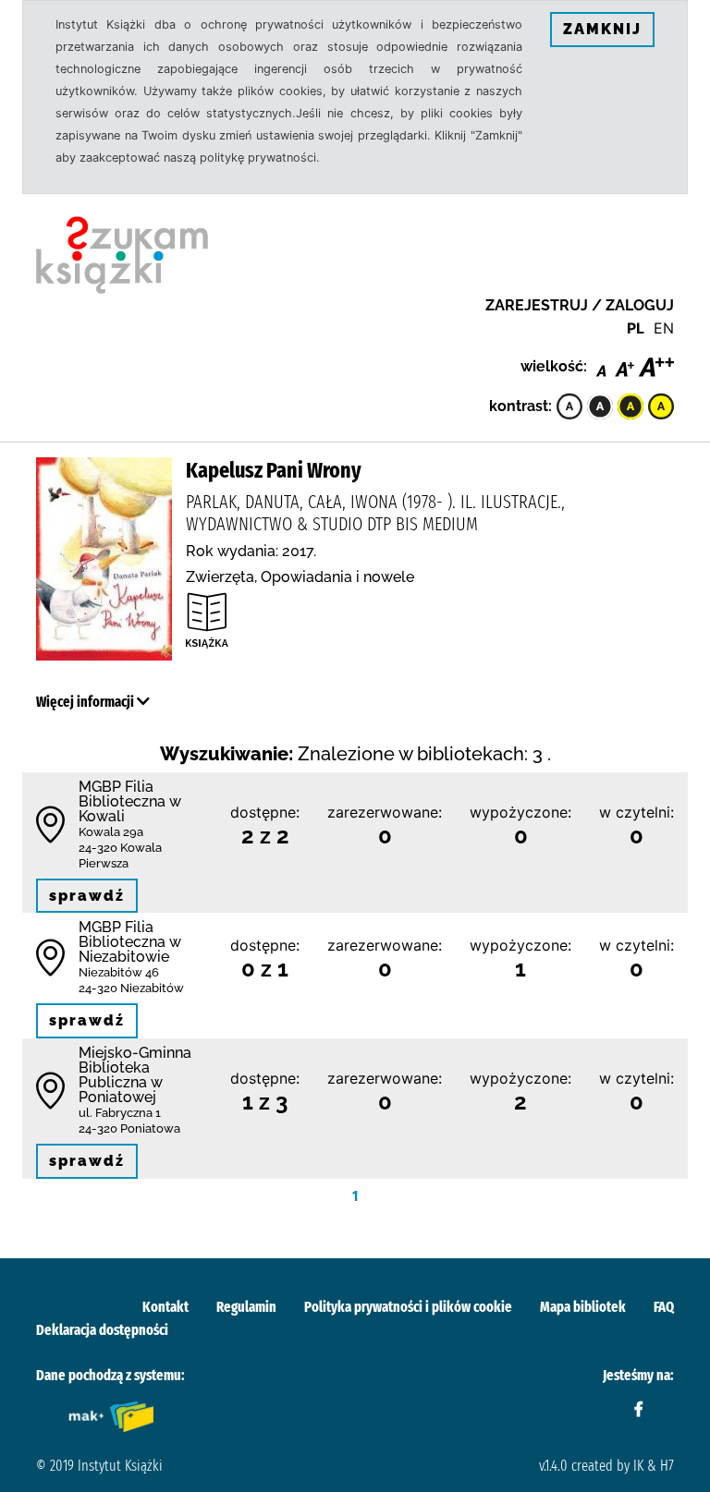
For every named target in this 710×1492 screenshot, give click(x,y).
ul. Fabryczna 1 (120, 1113)
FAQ (664, 1307)
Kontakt (165, 1307)
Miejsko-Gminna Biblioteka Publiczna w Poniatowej (135, 1075)
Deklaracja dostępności (102, 1330)
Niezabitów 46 (119, 972)
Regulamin (246, 1307)
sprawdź (87, 895)
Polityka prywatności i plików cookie (408, 1307)
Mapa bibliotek (583, 1307)
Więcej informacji (86, 701)
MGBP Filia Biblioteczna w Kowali (130, 801)
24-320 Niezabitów (131, 988)
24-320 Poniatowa (129, 1128)
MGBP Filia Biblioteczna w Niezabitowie (130, 941)
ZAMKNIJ (602, 29)
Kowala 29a (111, 832)
